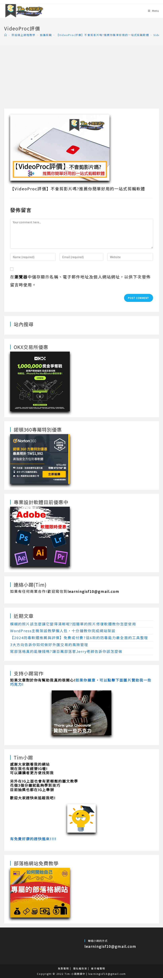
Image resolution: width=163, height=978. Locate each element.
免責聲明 (63, 968)
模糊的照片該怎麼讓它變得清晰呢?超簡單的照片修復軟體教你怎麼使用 (73, 623)
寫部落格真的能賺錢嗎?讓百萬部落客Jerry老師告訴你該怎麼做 (66, 651)
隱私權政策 (80, 968)
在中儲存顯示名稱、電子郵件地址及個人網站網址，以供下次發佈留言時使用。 (80, 281)
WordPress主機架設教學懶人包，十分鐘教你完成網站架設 (63, 630)
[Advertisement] (81, 79)
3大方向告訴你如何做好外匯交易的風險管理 (49, 644)
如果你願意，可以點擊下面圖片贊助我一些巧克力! (81, 682)
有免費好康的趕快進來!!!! (33, 838)
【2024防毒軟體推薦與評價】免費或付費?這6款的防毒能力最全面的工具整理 (79, 637)
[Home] (5, 35)
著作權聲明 (98, 968)
